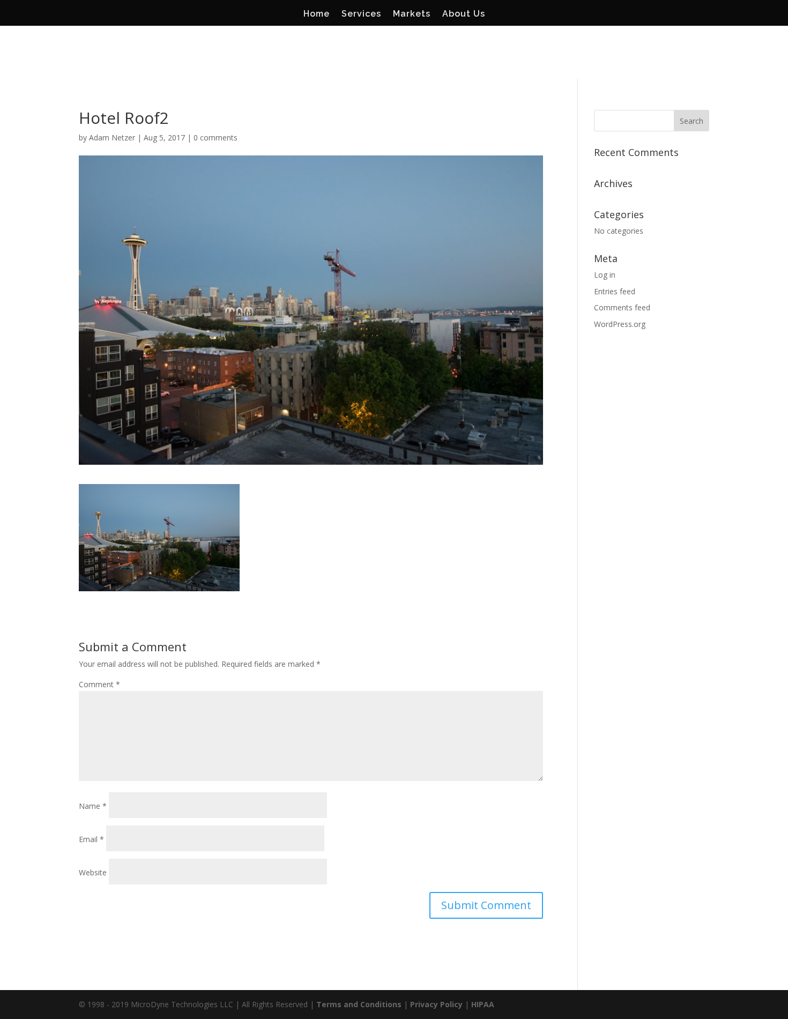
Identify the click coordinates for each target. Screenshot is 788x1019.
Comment (99, 684)
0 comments (215, 137)
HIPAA (482, 1004)
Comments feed (622, 307)
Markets (411, 14)
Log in (604, 275)
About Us (463, 14)
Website (93, 872)
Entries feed (614, 291)
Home (316, 14)
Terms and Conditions (359, 1004)
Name (93, 806)
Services (361, 14)
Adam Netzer (112, 137)
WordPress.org (619, 324)
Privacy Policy (436, 1004)
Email (91, 839)
